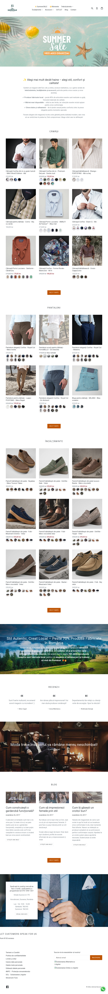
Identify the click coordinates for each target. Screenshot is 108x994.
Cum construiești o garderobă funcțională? (20, 809)
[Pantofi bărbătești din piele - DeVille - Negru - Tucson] (41, 493)
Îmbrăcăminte (67, 6)
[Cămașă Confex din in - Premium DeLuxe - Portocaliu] (45, 183)
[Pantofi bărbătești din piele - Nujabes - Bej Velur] (7, 489)
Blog (66, 10)
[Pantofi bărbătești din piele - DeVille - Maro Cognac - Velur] (64, 489)
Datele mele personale (14, 965)
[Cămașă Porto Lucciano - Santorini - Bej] (7, 277)
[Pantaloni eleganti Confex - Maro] (11, 360)
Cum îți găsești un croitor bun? (83, 809)
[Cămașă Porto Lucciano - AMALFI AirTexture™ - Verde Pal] (60, 230)
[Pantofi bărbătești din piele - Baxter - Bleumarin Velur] (78, 489)
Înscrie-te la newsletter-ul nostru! (67, 952)
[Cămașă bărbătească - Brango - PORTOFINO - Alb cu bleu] (78, 179)
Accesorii (50, 10)
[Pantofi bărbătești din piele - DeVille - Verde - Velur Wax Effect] (45, 493)
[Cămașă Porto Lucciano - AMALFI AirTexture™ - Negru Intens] (56, 230)
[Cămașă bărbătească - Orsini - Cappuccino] (74, 277)
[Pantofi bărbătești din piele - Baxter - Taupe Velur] (86, 489)
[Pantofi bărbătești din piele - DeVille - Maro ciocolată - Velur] (45, 489)
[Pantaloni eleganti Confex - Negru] (15, 360)
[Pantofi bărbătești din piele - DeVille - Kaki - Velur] (41, 489)
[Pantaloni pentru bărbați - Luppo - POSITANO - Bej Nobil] (11, 406)
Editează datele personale (15, 968)
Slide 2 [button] (55, 768)
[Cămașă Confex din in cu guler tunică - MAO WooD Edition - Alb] (7, 179)
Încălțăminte (38, 10)
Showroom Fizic (12, 978)
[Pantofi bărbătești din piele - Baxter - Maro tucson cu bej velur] (97, 489)
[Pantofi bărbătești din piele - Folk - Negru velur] (31, 540)
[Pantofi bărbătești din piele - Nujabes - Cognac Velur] (27, 489)
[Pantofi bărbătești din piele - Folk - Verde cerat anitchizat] (19, 540)
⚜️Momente (54, 7)
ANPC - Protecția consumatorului (18, 971)
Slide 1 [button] (53, 768)
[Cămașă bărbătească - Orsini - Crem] (78, 277)
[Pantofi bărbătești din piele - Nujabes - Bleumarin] (15, 489)
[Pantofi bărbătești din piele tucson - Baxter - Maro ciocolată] (89, 489)
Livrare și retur (11, 959)
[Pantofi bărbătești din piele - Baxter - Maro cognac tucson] (78, 493)
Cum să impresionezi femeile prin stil (51, 809)
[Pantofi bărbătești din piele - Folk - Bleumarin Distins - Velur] (7, 540)
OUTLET (59, 10)
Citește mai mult (13, 840)
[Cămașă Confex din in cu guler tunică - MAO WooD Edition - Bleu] (15, 179)
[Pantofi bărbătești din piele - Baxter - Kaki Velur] (82, 489)
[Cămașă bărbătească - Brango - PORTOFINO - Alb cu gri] (82, 179)
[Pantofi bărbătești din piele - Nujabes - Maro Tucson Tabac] (11, 489)
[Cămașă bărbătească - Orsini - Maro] (86, 277)
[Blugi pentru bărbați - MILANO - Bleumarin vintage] (78, 406)
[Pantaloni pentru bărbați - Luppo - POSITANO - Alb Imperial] (7, 406)
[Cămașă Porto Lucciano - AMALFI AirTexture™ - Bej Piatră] (45, 230)
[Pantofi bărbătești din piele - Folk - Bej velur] (23, 540)
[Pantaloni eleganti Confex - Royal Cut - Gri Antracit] (7, 356)
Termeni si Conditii (13, 952)
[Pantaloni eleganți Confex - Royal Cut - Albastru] (23, 356)
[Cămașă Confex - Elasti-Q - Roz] (93, 228)
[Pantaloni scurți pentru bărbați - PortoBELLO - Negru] (56, 356)
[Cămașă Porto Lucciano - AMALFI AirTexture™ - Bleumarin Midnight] (52, 230)
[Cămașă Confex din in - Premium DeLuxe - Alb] (41, 179)
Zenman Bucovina (96, 987)
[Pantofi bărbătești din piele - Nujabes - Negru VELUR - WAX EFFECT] (23, 489)
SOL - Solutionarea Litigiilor (16, 975)
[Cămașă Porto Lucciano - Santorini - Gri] (23, 277)
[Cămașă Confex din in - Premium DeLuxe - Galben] (60, 179)
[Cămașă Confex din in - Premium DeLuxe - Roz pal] (49, 183)
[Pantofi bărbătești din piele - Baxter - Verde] (82, 493)
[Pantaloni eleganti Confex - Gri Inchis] (31, 356)
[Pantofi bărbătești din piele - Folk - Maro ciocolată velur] (27, 540)
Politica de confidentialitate (16, 956)
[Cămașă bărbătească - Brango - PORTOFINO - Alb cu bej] (74, 179)
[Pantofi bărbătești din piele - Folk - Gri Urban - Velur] (15, 540)
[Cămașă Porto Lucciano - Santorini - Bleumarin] (11, 277)
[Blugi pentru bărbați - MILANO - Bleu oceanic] (74, 406)
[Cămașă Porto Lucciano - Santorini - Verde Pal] (31, 277)
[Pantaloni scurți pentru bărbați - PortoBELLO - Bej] (41, 356)
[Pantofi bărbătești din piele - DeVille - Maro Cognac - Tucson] (60, 489)
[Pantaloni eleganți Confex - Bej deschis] (19, 360)
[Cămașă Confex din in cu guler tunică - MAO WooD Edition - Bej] (11, 179)
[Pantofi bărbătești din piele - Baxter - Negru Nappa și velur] (74, 493)
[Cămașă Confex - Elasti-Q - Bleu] (78, 228)
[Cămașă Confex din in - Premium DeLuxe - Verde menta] (52, 183)
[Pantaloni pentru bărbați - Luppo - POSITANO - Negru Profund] (23, 406)
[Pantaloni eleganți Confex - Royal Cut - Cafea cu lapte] (11, 356)
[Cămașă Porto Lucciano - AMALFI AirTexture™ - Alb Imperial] (41, 230)
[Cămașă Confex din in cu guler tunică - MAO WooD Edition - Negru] (19, 179)
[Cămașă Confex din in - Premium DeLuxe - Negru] (41, 183)
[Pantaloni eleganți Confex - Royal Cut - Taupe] (15, 356)
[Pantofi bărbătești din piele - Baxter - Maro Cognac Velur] (93, 489)
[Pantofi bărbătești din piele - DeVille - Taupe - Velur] (56, 489)
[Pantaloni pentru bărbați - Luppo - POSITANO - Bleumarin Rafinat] (15, 406)
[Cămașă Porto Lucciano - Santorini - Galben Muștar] (19, 277)
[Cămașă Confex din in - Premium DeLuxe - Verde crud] (45, 179)
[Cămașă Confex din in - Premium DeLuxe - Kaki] (64, 179)
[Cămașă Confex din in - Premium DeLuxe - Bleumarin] (56, 179)
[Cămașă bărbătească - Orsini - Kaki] (82, 277)
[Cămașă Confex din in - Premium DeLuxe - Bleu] (52, 179)
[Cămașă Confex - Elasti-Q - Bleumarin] (82, 228)
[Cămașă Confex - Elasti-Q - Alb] (74, 228)
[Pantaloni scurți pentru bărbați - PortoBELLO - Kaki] (52, 356)
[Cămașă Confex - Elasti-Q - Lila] (86, 228)
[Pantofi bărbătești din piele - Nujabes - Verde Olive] (19, 489)
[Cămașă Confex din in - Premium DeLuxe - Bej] (49, 179)
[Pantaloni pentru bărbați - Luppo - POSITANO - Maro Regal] (19, 406)
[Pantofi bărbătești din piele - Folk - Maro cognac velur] (11, 540)
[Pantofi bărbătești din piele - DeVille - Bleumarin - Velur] (52, 489)
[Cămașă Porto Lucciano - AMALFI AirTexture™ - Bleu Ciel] (49, 230)
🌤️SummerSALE (41, 7)
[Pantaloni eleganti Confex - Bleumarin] (27, 356)
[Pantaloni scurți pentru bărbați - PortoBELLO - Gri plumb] (49, 356)
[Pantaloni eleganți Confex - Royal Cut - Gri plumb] (23, 360)
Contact (73, 10)
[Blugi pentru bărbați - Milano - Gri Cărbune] (82, 406)
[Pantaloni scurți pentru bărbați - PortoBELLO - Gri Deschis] (45, 356)
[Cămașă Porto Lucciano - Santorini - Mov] (27, 277)
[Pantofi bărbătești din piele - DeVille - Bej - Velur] (49, 489)
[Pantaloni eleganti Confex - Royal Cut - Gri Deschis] (7, 360)
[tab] (53, 768)
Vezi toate (54, 292)
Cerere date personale (14, 962)
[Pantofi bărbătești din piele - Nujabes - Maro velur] (31, 489)
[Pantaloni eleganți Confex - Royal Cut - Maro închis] (19, 356)
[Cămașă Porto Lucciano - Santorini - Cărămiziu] (15, 277)
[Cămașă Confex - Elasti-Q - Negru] (89, 228)
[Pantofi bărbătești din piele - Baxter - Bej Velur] (74, 489)
